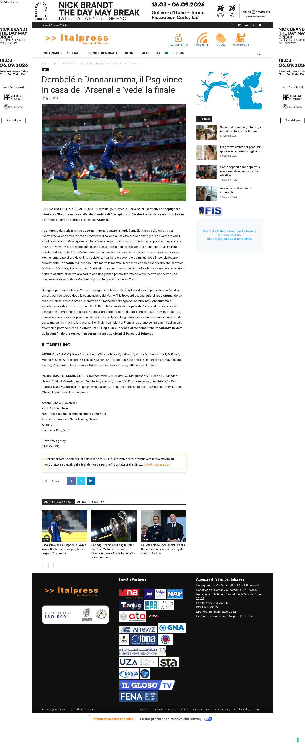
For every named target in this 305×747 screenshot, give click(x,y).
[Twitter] (253, 25)
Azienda (145, 709)
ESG (208, 709)
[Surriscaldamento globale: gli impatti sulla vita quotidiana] (206, 132)
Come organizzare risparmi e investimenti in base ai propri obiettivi (240, 171)
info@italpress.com (157, 464)
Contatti (258, 709)
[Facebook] (233, 25)
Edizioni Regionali (102, 53)
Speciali (73, 53)
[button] (258, 54)
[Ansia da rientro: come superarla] (206, 193)
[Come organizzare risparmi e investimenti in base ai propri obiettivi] (206, 172)
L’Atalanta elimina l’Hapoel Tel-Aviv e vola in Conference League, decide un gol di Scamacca (64, 549)
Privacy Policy (222, 709)
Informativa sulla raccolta (113, 719)
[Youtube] (260, 25)
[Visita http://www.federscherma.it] (209, 215)
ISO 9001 (197, 709)
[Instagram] (240, 25)
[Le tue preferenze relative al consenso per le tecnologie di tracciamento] (298, 740)
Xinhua (178, 53)
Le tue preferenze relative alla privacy (170, 719)
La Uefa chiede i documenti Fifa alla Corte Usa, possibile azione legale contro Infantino (163, 549)
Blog (129, 53)
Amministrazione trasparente (171, 709)
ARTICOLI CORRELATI (58, 502)
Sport (56, 63)
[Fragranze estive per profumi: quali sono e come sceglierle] (206, 152)
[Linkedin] (246, 25)
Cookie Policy (242, 709)
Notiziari (51, 53)
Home (45, 63)
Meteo (146, 53)
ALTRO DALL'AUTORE (91, 502)
